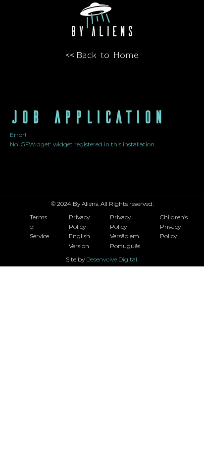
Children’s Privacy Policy (174, 226)
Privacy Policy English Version (79, 231)
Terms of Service (39, 226)
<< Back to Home (102, 55)
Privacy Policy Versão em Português (125, 231)
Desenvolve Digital (111, 259)
